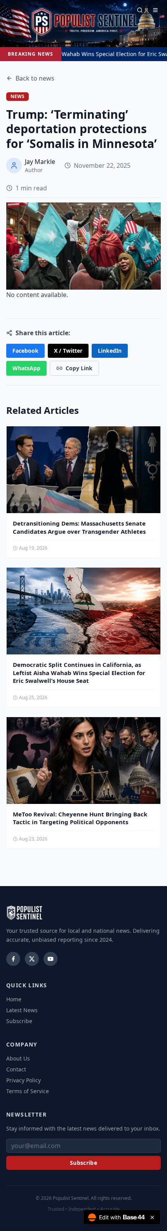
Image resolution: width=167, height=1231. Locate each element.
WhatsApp (26, 368)
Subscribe (19, 1021)
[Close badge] (152, 1217)
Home (13, 999)
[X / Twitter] (32, 959)
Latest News (22, 1010)
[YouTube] (50, 959)
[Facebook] (13, 959)
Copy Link (79, 368)
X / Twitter (68, 350)
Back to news (35, 78)
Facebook (25, 350)
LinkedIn (110, 350)
